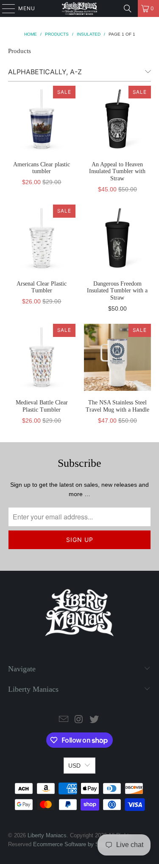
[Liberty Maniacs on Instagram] (79, 720)
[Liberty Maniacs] (80, 8)
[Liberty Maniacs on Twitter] (94, 720)
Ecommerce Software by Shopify (73, 844)
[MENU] (4, 8)
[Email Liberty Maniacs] (64, 720)
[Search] (128, 8)
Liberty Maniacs (47, 835)
